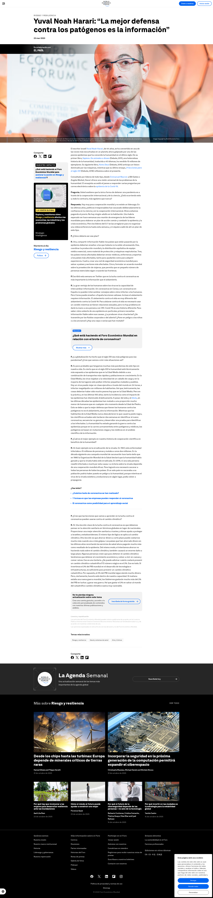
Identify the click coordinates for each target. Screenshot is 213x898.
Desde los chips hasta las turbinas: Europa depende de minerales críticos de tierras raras (69, 760)
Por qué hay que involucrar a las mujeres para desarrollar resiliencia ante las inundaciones (51, 806)
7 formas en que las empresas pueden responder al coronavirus (103, 498)
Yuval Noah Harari (95, 148)
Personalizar (193, 892)
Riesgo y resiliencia (45, 15)
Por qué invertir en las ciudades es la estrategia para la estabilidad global (161, 806)
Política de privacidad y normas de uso (106, 884)
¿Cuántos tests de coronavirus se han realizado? (96, 493)
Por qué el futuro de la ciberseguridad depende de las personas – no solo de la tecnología (124, 806)
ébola (134, 398)
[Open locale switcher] (3, 891)
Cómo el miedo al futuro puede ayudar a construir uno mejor (86, 805)
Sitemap (106, 888)
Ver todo (174, 703)
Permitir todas (193, 886)
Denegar (193, 880)
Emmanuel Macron (118, 177)
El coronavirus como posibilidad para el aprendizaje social (100, 503)
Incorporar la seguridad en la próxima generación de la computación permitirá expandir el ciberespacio (141, 760)
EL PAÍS (38, 50)
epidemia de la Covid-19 (107, 186)
